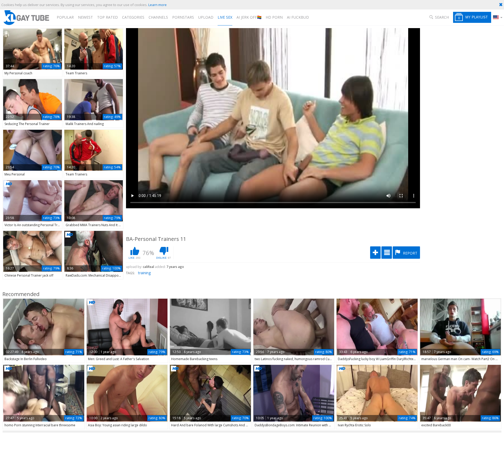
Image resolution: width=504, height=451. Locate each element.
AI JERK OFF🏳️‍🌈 (249, 17)
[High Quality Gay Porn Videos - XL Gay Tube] (26, 17)
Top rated (107, 17)
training (144, 272)
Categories (133, 17)
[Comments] (386, 252)
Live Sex (225, 17)
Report (409, 253)
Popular (65, 17)
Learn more (157, 4)
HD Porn (274, 17)
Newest (85, 17)
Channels (158, 17)
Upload (205, 17)
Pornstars (183, 17)
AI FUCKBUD (298, 17)
